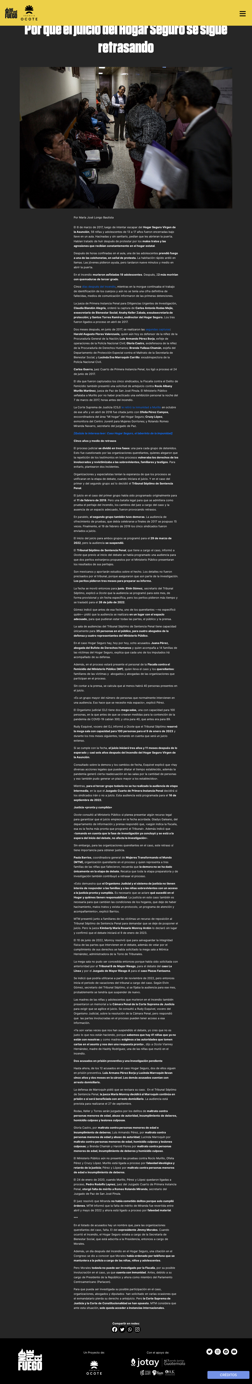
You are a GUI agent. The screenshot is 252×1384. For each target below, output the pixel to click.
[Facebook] (114, 1329)
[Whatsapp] (129, 1329)
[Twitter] (122, 1329)
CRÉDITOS (228, 1375)
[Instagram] (137, 1329)
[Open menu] (242, 13)
